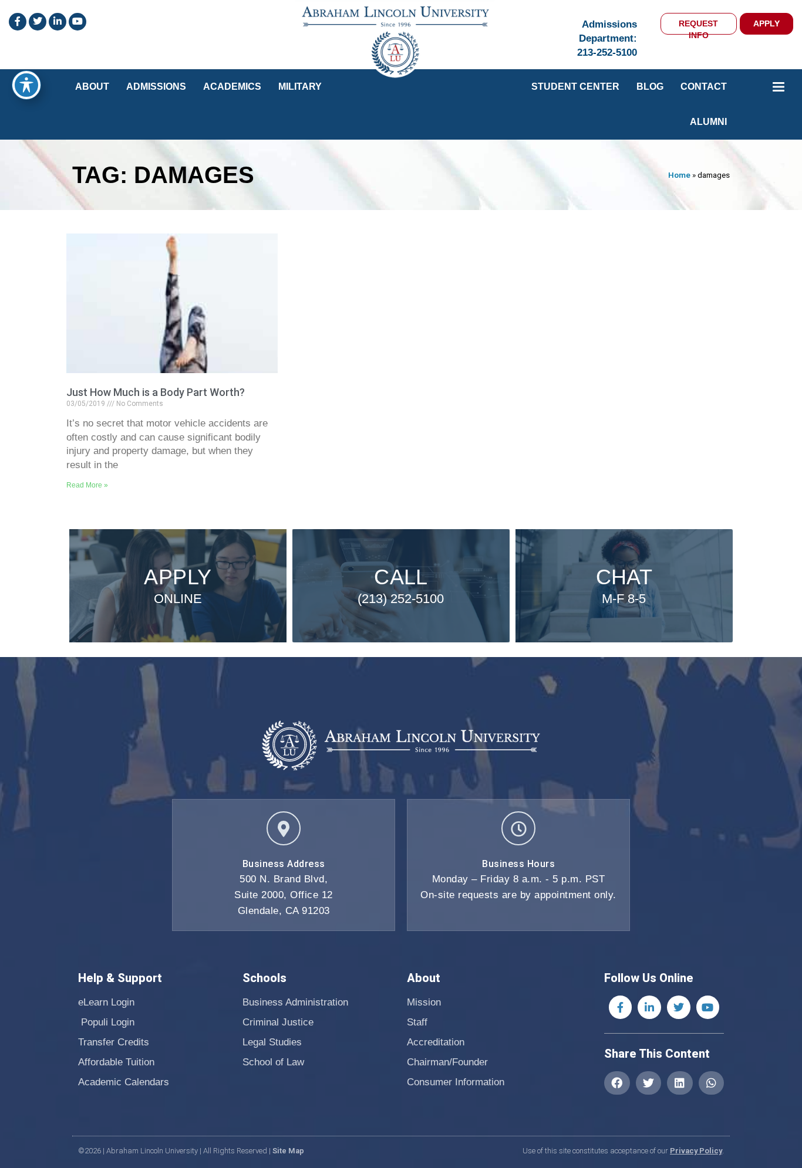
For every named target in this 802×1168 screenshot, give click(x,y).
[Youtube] (708, 1007)
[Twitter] (678, 1007)
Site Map (288, 1150)
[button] (617, 1083)
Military (300, 87)
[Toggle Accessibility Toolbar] (26, 85)
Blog (649, 87)
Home (679, 175)
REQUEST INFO (698, 27)
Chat (624, 577)
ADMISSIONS (156, 87)
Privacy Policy (696, 1150)
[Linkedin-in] (649, 1007)
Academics (232, 87)
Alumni (708, 122)
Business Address (283, 863)
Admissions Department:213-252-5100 (607, 38)
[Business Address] (284, 828)
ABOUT (92, 87)
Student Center (575, 87)
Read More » (87, 485)
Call (401, 577)
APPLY (766, 23)
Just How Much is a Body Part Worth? (155, 392)
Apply (177, 577)
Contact (703, 87)
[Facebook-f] (620, 1007)
